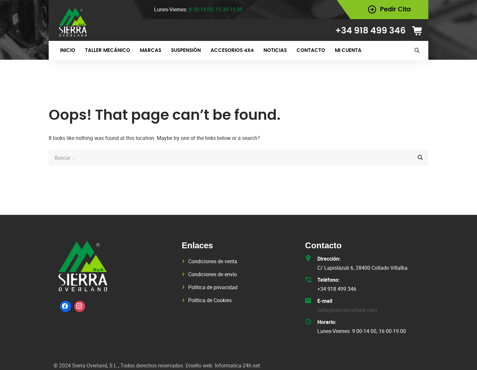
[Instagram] (80, 306)
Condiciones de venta (212, 261)
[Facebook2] (65, 306)
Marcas (150, 50)
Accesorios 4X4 (232, 50)
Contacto (311, 50)
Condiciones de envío (212, 274)
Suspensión (186, 50)
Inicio (67, 50)
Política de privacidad (213, 287)
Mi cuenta (348, 50)
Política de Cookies (210, 300)
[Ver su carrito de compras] (419, 31)
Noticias (275, 50)
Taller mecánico (107, 50)
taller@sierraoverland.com (347, 310)
